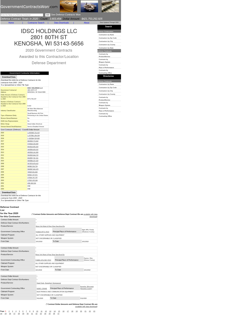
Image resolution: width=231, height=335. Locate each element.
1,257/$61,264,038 (34, 135)
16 (63, 311)
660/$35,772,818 (33, 141)
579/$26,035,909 (33, 144)
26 (10, 313)
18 (72, 311)
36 (54, 313)
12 (46, 311)
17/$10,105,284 (33, 180)
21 (85, 311)
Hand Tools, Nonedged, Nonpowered (49, 283)
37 (58, 313)
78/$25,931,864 (33, 172)
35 (50, 313)
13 (50, 311)
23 (94, 311)
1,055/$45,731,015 (34, 133)
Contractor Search (36, 23)
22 (90, 311)
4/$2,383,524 (32, 183)
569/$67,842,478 (33, 169)
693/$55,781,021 (33, 158)
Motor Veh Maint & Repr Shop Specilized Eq (50, 226)
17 (68, 311)
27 (14, 313)
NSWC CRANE (42, 288)
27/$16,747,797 (33, 177)
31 (32, 313)
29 (23, 313)
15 (59, 311)
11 (41, 311)
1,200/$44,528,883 (34, 138)
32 (36, 313)
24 (1, 313)
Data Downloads (61, 23)
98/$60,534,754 (33, 166)
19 (77, 311)
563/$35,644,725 (33, 155)
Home (11, 23)
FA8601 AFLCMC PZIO (43, 260)
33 (41, 313)
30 (28, 313)
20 (81, 311)
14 (55, 311)
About (86, 23)
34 (45, 313)
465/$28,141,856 (33, 152)
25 (6, 313)
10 (37, 311)
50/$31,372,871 (33, 175)
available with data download (86, 306)
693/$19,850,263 (33, 147)
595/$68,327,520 (33, 161)
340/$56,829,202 (33, 149)
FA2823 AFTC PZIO (42, 232)
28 (19, 313)
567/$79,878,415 (33, 163)
